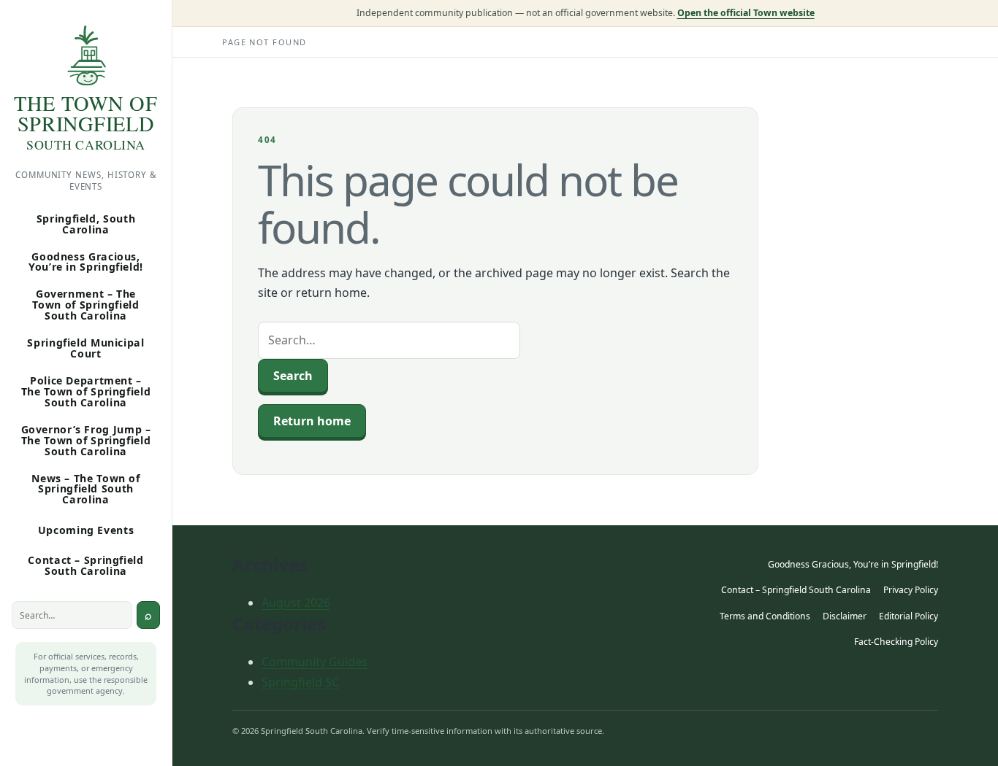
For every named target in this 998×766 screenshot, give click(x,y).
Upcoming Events (86, 530)
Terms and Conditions (765, 616)
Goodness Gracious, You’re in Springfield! (85, 261)
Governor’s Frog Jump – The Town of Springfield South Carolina (86, 440)
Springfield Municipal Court (85, 348)
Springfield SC (300, 682)
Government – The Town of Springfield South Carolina (85, 304)
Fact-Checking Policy (896, 641)
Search (148, 615)
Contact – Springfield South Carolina (85, 565)
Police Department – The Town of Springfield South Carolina (86, 391)
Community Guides (314, 662)
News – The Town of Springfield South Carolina (85, 489)
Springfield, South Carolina (86, 224)
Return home (312, 421)
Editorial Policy (908, 616)
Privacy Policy (910, 590)
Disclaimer (844, 616)
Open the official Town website (746, 13)
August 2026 (296, 603)
